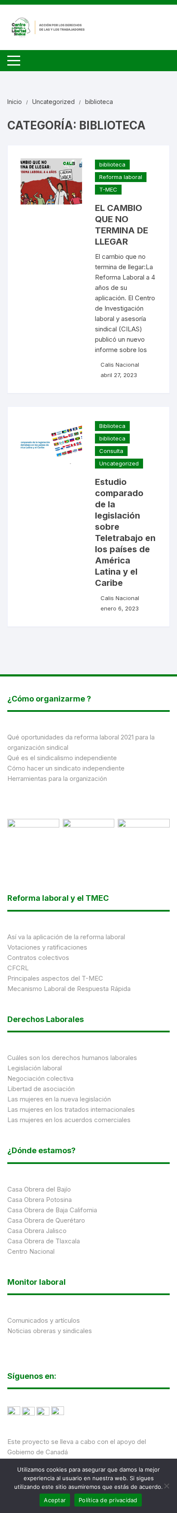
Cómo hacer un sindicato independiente (66, 768)
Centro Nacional (31, 1251)
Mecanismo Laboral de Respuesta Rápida (69, 989)
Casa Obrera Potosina (39, 1199)
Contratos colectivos (38, 957)
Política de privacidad (108, 1500)
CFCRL (18, 968)
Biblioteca (112, 425)
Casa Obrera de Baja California (52, 1210)
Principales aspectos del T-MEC (55, 978)
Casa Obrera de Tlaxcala (43, 1241)
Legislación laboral (34, 1068)
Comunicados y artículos (43, 1320)
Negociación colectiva (40, 1078)
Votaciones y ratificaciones (47, 947)
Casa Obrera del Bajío (39, 1189)
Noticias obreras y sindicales (49, 1331)
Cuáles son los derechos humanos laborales (72, 1058)
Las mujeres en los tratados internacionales (71, 1109)
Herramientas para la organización (57, 778)
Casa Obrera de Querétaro (46, 1220)
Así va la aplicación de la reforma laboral (66, 937)
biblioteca (112, 164)
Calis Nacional (120, 364)
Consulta (111, 450)
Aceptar (55, 1500)
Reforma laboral (120, 176)
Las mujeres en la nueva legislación (59, 1099)
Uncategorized (119, 463)
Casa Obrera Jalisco (37, 1231)
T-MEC (108, 189)
